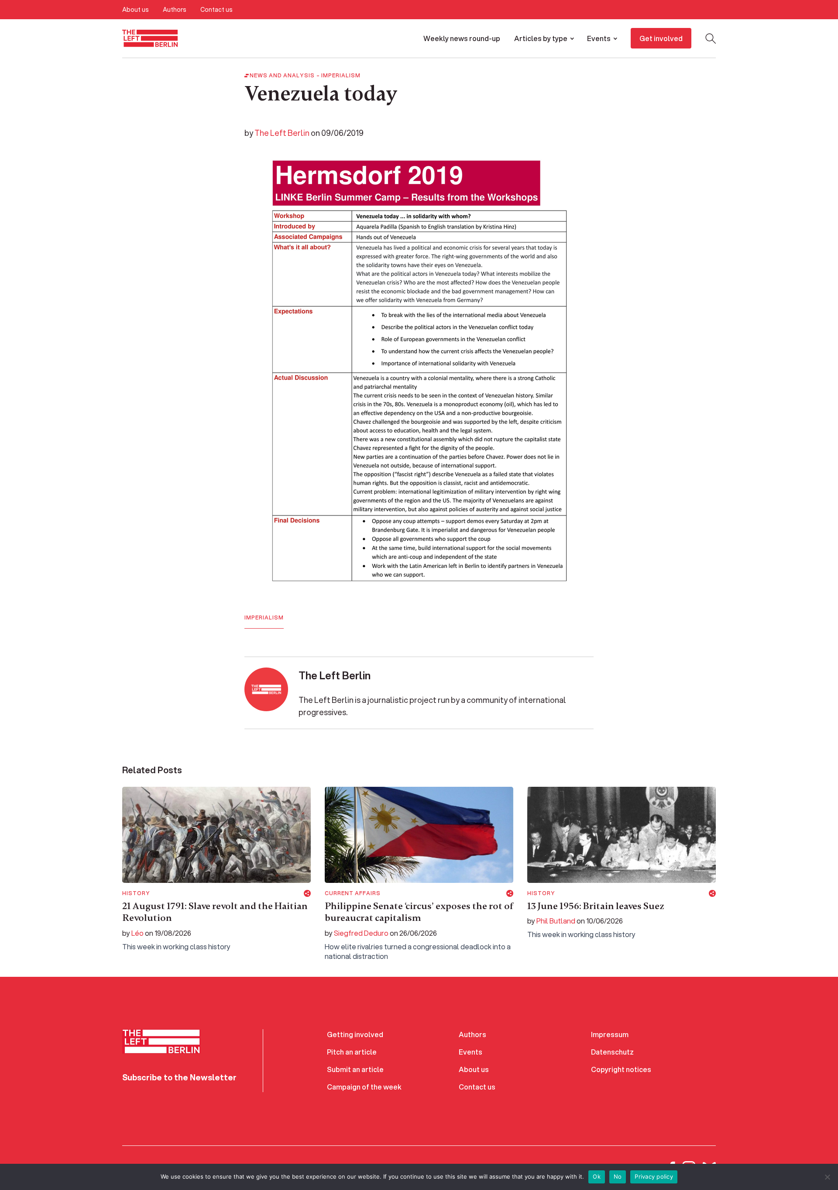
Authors (174, 9)
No (618, 1176)
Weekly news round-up (461, 38)
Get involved (661, 38)
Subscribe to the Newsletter (179, 1077)
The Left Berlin (281, 132)
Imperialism (341, 75)
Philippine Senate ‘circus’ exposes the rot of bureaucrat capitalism (419, 912)
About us (135, 9)
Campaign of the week (364, 1087)
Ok (597, 1176)
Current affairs (353, 893)
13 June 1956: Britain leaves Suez (595, 906)
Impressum (609, 1034)
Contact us (216, 9)
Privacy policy (654, 1176)
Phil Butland (555, 921)
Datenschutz (612, 1052)
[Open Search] (710, 38)
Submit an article (355, 1069)
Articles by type (540, 38)
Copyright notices (621, 1069)
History (136, 893)
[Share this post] (307, 893)
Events (599, 38)
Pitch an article (352, 1052)
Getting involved (355, 1034)
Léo (137, 933)
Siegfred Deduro (361, 933)
